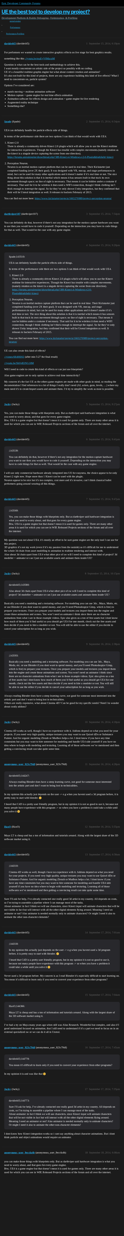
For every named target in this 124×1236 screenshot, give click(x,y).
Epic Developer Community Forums (21, 3)
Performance (15, 27)
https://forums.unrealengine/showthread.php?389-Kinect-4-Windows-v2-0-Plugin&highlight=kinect (60, 157)
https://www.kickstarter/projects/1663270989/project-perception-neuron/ (73, 198)
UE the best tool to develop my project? (46, 12)
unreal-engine (15, 21)
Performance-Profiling (15, 34)
